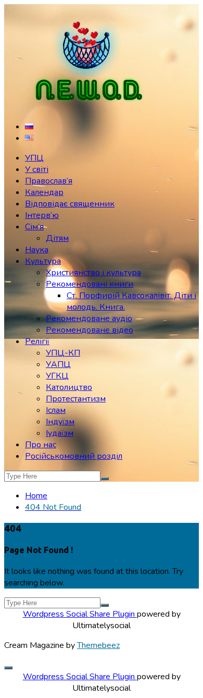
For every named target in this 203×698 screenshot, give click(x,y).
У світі (36, 169)
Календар (44, 192)
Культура (43, 261)
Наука (36, 249)
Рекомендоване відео (89, 330)
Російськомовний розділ (73, 456)
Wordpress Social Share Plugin (80, 614)
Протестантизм (76, 399)
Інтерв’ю (42, 215)
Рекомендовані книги (89, 284)
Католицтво (69, 387)
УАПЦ (58, 364)
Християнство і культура (93, 272)
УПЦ (34, 158)
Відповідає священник (70, 204)
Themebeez (98, 645)
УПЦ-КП (63, 353)
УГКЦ (57, 376)
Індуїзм (60, 421)
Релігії (37, 341)
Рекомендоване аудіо (89, 318)
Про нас (40, 444)
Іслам (56, 410)
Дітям (57, 238)
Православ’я (48, 181)
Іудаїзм (59, 433)
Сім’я (34, 226)
